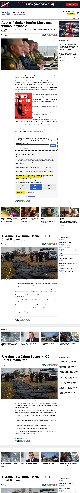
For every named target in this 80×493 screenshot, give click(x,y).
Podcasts (38, 18)
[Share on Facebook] (43, 35)
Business (21, 18)
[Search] (78, 18)
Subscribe (53, 145)
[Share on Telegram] (48, 35)
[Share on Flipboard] (54, 35)
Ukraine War (10, 18)
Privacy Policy (26, 148)
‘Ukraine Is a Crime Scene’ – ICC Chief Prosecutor (25, 237)
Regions (16, 18)
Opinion (26, 18)
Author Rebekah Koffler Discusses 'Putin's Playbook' (26, 24)
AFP (3, 243)
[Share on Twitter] (45, 35)
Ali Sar (4, 34)
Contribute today (71, 13)
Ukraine (25, 317)
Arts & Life (32, 18)
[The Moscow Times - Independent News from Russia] (13, 13)
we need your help (23, 172)
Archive (44, 18)
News (5, 18)
